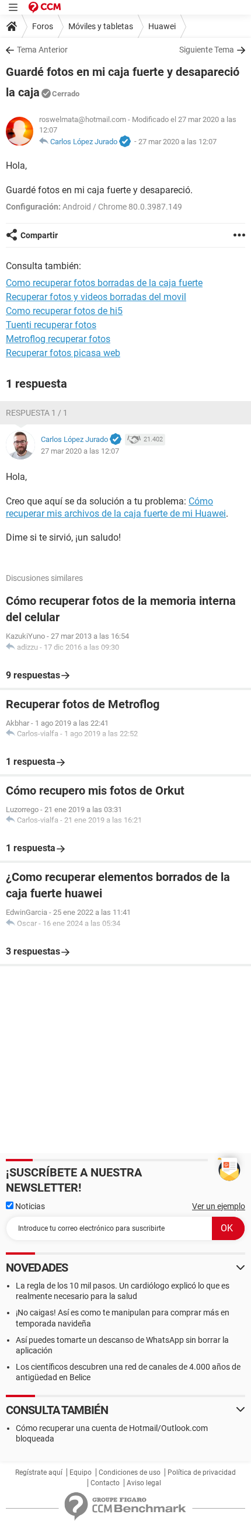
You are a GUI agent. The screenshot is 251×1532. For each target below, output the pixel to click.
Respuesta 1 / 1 (37, 412)
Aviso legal (144, 1483)
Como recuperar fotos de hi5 (64, 310)
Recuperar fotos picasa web (63, 352)
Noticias (29, 1206)
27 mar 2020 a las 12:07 (177, 141)
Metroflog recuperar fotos (58, 338)
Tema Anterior (42, 49)
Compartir (39, 235)
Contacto (105, 1483)
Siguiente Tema (206, 49)
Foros (42, 26)
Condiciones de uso (130, 1472)
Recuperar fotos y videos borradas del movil (96, 296)
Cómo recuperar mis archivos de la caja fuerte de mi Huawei (116, 507)
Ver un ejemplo (218, 1206)
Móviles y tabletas (100, 26)
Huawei (162, 26)
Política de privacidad (202, 1472)
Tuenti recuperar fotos (51, 324)
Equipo (80, 1472)
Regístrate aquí (38, 1472)
